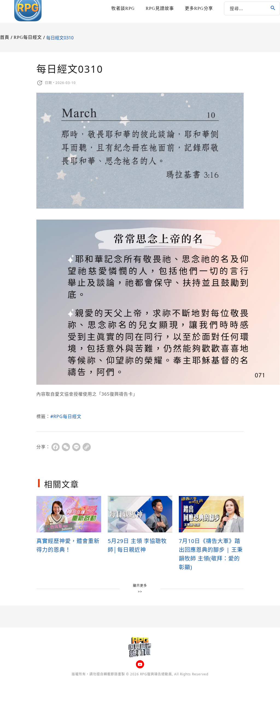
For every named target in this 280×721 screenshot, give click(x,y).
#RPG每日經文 (65, 416)
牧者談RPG (123, 8)
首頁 (4, 37)
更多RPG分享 (199, 8)
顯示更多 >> (140, 588)
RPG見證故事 (160, 8)
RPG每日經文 (28, 37)
